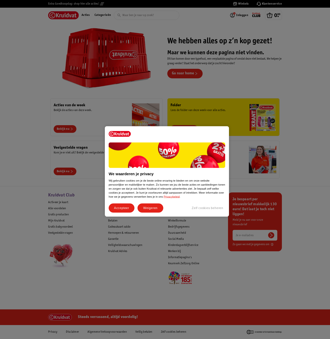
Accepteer (121, 207)
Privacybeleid (172, 196)
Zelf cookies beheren (207, 207)
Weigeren (150, 207)
